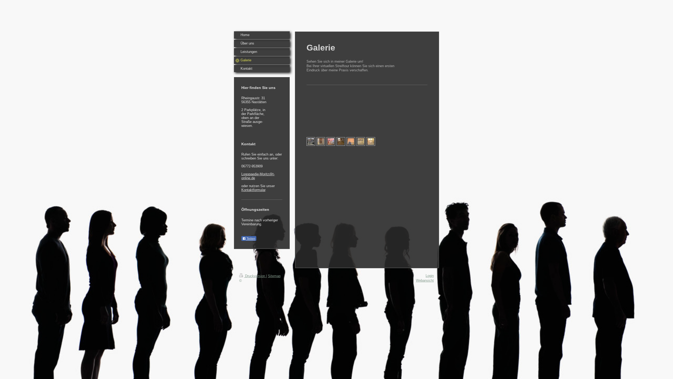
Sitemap (274, 276)
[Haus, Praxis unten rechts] (311, 141)
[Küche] (361, 141)
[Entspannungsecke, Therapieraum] (351, 141)
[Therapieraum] (341, 141)
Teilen (250, 239)
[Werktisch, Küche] (371, 141)
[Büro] (331, 141)
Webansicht (425, 280)
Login (430, 276)
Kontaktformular (253, 190)
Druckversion (255, 276)
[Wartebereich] (321, 141)
